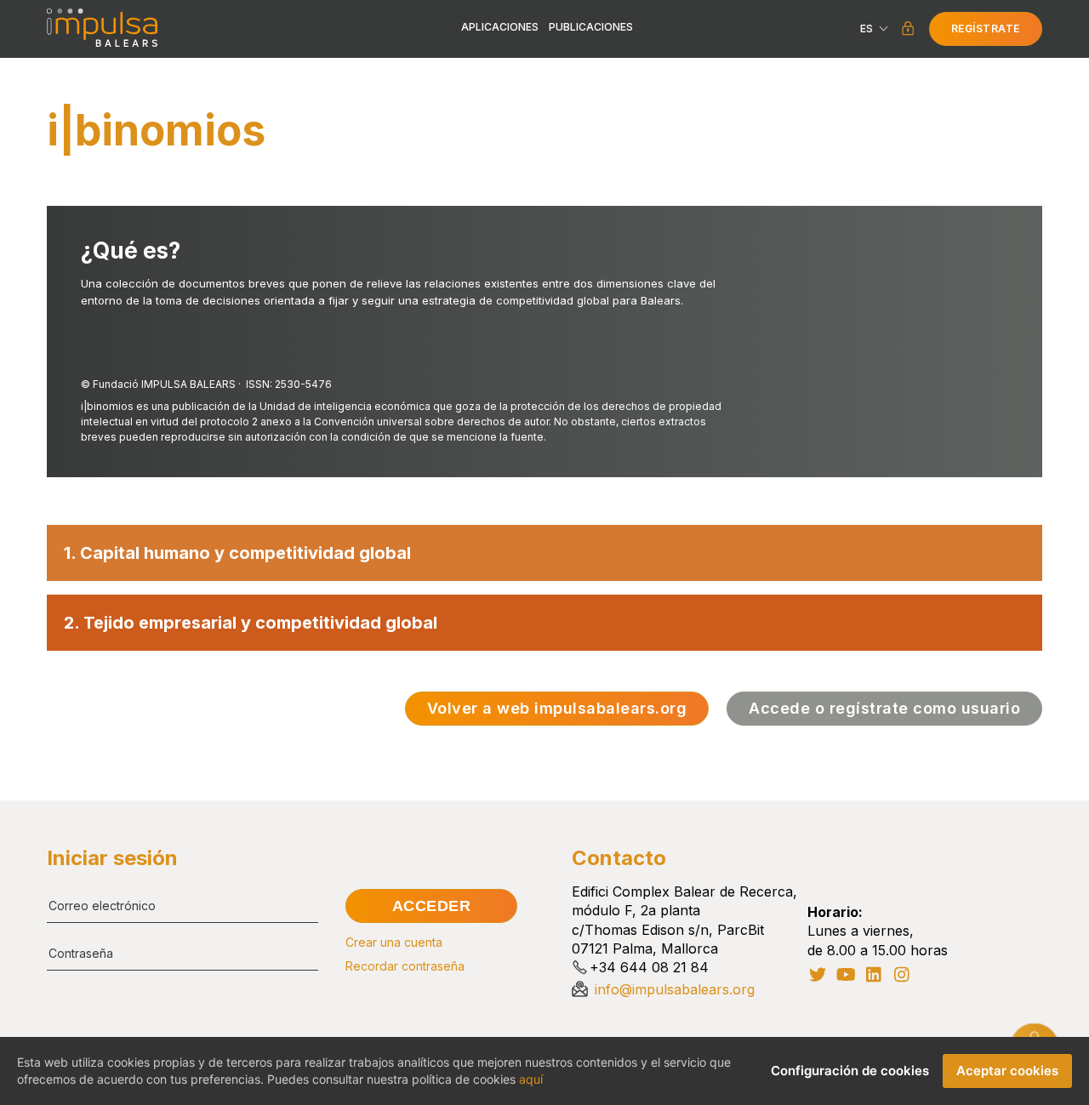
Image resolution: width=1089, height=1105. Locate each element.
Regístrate (985, 28)
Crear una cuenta (393, 942)
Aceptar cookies (1007, 1070)
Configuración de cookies (850, 1070)
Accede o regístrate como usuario (884, 708)
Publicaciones (591, 27)
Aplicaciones (500, 27)
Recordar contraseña (405, 966)
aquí (531, 1079)
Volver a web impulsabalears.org (557, 708)
